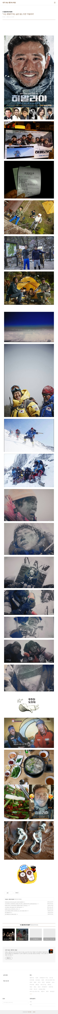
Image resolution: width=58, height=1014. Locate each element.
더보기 (31, 994)
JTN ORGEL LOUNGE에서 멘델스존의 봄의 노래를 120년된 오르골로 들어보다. (21, 903)
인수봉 (51, 977)
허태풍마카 (45, 987)
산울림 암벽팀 (42, 989)
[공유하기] (10, 893)
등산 (35, 987)
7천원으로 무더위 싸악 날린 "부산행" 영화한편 (14, 902)
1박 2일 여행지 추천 (50, 980)
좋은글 (37, 984)
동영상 (49, 984)
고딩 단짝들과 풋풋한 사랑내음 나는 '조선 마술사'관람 (16, 910)
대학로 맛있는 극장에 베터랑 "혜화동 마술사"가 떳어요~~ (16, 905)
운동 (31, 987)
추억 (39, 982)
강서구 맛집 (43, 984)
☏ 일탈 (6, 899)
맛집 (43, 982)
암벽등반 (48, 982)
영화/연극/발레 (11, 899)
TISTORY (29, 1012)
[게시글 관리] (12, 893)
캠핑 (35, 982)
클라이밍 (32, 977)
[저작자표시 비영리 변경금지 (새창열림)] (22, 893)
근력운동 (38, 980)
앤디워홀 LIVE (8, 912)
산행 (37, 977)
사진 (53, 982)
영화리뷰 (51, 987)
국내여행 (32, 984)
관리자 (34, 1012)
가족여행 (32, 980)
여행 (31, 989)
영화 (43, 980)
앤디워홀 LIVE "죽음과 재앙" (10, 914)
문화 (47, 991)
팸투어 (43, 991)
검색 (26, 1002)
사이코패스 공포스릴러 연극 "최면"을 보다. (13, 907)
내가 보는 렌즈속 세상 (9, 3)
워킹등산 (52, 991)
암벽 (31, 982)
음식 (39, 987)
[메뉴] (55, 2)
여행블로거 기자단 (44, 977)
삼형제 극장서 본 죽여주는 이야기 (12, 909)
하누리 (35, 989)
